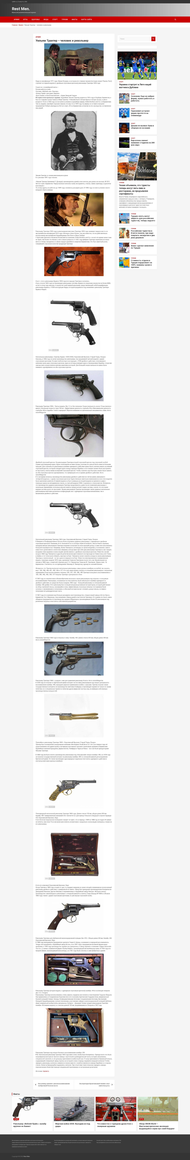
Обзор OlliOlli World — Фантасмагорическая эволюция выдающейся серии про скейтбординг (157, 1126)
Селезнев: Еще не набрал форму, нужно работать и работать (142, 98)
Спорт (55, 19)
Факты (74, 19)
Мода (46, 19)
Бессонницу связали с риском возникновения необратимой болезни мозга (54, 1085)
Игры (25, 19)
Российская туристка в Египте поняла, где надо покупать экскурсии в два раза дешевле (143, 234)
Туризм (65, 19)
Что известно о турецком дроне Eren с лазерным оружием (115, 1125)
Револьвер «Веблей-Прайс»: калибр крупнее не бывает (29, 1125)
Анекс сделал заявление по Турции (142, 247)
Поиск (153, 39)
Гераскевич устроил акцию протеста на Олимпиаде (140, 113)
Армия (16, 19)
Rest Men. (21, 9)
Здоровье (35, 19)
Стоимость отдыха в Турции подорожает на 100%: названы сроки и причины (141, 263)
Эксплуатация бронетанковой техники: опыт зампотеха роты (94, 1085)
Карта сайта (86, 19)
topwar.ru (46, 1071)
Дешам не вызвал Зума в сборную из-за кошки (142, 127)
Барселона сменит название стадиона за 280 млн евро (143, 142)
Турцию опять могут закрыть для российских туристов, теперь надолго (143, 218)
